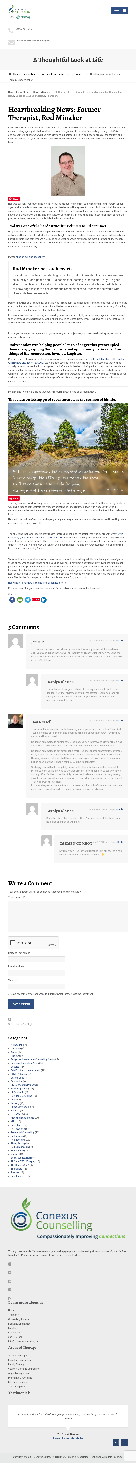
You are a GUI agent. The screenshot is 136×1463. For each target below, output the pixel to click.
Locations (13, 1328)
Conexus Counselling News (30, 96)
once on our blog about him (30, 257)
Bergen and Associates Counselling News (32, 1059)
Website (12, 980)
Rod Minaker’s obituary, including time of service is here (37, 582)
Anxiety (15, 1055)
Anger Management (19, 1373)
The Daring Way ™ (20, 1165)
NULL (13, 1121)
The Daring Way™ (17, 1386)
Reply (120, 640)
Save (16, 199)
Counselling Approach (19, 1319)
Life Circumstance (17, 1382)
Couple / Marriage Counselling (24, 1369)
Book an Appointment (19, 1323)
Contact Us (14, 1332)
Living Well (16, 1114)
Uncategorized (18, 1176)
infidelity (15, 1110)
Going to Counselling (21, 1096)
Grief (13, 1099)
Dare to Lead (17, 1077)
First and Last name (19, 953)
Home (11, 1310)
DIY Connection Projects (23, 1085)
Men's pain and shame (22, 1117)
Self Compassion (20, 1147)
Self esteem (17, 1150)
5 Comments (63, 92)
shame (14, 1154)
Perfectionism (18, 1128)
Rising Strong (18, 1143)
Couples (15, 1066)
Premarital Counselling (22, 1132)
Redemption (17, 1136)
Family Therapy (16, 1364)
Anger (78, 92)
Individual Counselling (19, 1360)
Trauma (15, 1172)
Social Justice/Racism (22, 1157)
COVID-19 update (20, 1074)
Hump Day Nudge (20, 1107)
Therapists (52, 96)
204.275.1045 (15, 1337)
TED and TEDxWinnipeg (23, 1161)
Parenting (16, 1125)
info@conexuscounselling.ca (23, 1341)
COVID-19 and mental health (25, 1070)
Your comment (16, 897)
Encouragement (19, 1088)
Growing (15, 1103)
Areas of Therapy (17, 1355)
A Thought (16, 1045)
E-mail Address (16, 966)
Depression (17, 1081)
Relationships (18, 1139)
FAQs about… (17, 1092)
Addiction (16, 1048)
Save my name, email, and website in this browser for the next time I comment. (52, 994)
